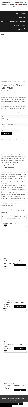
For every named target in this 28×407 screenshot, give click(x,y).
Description (7, 165)
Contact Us (23, 398)
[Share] (9, 404)
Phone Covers (22, 17)
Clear (7, 119)
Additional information (9, 167)
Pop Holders (23, 21)
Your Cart (20, 29)
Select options (20, 264)
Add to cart (6, 133)
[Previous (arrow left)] (3, 406)
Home (17, 13)
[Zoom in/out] (21, 404)
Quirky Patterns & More (10, 81)
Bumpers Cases (14, 21)
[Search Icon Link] (25, 29)
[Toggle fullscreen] (15, 404)
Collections (23, 13)
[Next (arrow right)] (9, 406)
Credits (18, 398)
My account (16, 25)
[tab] (15, 166)
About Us (23, 25)
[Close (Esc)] (3, 404)
